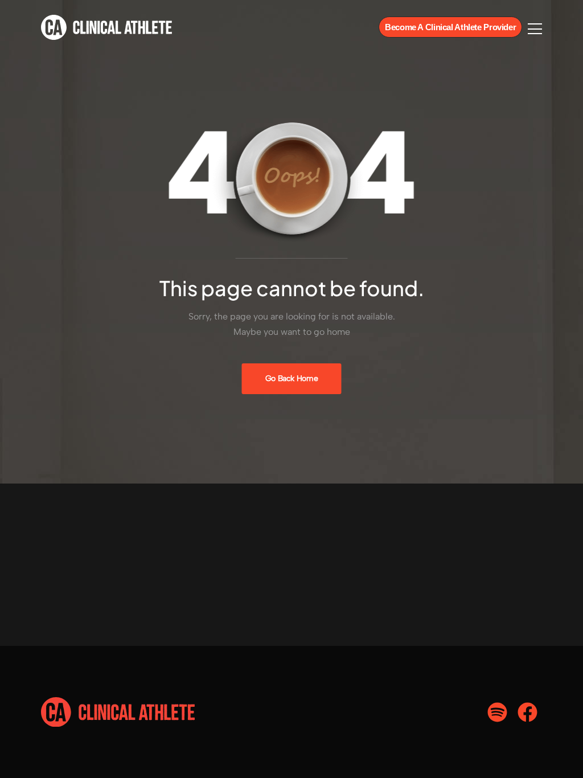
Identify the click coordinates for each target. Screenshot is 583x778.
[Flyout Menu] (535, 29)
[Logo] (106, 27)
